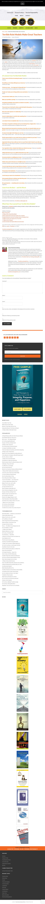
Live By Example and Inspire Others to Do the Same (13, 221)
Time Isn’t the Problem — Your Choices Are (10, 479)
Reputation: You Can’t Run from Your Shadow (10, 585)
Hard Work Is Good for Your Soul (8, 546)
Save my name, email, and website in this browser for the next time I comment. (18, 309)
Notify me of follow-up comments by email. (11, 315)
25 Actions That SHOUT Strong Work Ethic (10, 541)
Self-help (9, 240)
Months (3, 865)
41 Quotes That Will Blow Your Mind (9, 448)
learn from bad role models (28, 241)
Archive (3, 856)
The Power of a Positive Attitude (8, 484)
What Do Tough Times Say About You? (9, 493)
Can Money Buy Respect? (7, 566)
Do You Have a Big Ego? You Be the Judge (10, 581)
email (8, 226)
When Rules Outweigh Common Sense (9, 559)
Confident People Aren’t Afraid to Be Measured (11, 555)
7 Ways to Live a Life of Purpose (8, 502)
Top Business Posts (6, 859)
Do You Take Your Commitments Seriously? (10, 578)
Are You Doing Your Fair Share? (8, 505)
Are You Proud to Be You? (7, 467)
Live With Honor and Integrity (7, 465)
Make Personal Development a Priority (9, 576)
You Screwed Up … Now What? (8, 534)
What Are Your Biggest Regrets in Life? (9, 497)
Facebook (12, 226)
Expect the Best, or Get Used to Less (9, 522)
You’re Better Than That (6, 422)
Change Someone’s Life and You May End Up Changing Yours (15, 217)
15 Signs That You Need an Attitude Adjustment (11, 543)
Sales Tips (4, 893)
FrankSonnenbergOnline (7, 229)
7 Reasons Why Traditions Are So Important (10, 470)
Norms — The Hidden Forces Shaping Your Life (11, 525)
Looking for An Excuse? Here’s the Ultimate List (11, 536)
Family (31, 238)
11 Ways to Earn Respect (7, 220)
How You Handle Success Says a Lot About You (11, 548)
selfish (6, 62)
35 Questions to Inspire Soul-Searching (9, 460)
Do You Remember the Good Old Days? (9, 446)
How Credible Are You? (6, 538)
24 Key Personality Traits (7, 870)
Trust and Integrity (14, 240)
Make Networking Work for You (8, 567)
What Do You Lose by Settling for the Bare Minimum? (12, 453)
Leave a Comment (15, 37)
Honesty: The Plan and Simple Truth (9, 442)
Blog (6, 31)
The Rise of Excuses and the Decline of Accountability (12, 569)
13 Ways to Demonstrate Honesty (8, 560)
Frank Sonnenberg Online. (20, 901)
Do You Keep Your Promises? (7, 495)
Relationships (4, 240)
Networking (4, 878)
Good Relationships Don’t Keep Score (9, 437)
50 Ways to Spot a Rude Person (8, 451)
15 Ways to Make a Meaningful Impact (9, 429)
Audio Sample (17, 409)
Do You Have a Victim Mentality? (8, 504)
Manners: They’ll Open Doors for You (9, 426)
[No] (43, 3)
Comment (4, 281)
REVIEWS (20, 414)
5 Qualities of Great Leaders (7, 574)
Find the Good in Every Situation (8, 539)
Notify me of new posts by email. (9, 320)
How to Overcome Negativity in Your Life (9, 490)
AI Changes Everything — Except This (9, 552)
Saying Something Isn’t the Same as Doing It (10, 428)
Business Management (13, 238)
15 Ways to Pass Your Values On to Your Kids (11, 218)
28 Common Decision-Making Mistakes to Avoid (11, 557)
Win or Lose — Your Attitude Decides (9, 439)
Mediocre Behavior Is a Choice (8, 531)
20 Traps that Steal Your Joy (7, 486)
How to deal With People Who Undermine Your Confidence (13, 562)
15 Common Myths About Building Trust (9, 481)
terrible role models (16, 242)
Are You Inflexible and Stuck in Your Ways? (10, 573)
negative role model (9, 242)
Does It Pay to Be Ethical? (7, 550)
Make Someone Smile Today (7, 424)
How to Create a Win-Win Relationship (9, 553)
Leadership (35, 238)
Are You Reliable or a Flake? (7, 527)
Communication (27, 238)
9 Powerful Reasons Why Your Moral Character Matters (12, 435)
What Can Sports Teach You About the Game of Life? (12, 462)
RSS (3, 226)
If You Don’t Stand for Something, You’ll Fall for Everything (13, 449)
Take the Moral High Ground (7, 515)
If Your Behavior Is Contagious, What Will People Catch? (12, 455)
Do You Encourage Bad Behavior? (8, 441)
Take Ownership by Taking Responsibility (9, 498)
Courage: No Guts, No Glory (7, 524)
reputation (39, 148)
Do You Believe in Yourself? (7, 518)
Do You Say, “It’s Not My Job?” (8, 532)
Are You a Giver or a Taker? (7, 456)
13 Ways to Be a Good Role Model (9, 214)
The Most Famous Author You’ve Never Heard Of (11, 507)
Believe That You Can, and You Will (8, 517)
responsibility (32, 63)
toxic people (35, 65)
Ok (22, 3)
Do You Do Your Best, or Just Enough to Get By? (11, 545)
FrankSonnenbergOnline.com (14, 271)
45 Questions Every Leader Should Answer (10, 571)
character (34, 60)
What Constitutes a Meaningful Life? (9, 488)
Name (3, 295)
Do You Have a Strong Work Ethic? (8, 583)
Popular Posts (5, 858)
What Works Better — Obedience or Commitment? (11, 513)
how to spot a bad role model (17, 241)
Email (3, 301)
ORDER (25, 414)
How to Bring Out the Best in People (9, 477)
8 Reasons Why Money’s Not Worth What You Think (12, 564)
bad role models (8, 241)
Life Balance (4, 891)
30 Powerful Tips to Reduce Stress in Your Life (10, 500)
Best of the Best (5, 895)
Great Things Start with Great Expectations (10, 520)
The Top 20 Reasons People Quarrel (9, 474)
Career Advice (20, 238)
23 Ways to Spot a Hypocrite (7, 444)
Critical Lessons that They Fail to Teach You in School (13, 215)
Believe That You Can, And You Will (8, 483)
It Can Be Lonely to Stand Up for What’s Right (10, 472)
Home (3, 31)
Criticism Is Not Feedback (7, 580)
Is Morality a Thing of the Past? (8, 463)
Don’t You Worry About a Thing (8, 476)
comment (11, 206)
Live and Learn (5, 861)
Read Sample (27, 409)
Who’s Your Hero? (6, 212)
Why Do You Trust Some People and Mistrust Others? (12, 469)
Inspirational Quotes (6, 863)
